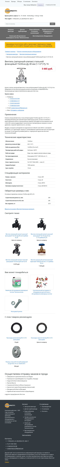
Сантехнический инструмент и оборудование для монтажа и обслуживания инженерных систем (42, 292)
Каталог (7, 1)
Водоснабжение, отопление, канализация (29, 413)
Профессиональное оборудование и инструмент (30, 418)
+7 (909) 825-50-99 (14, 105)
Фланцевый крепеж (16, 311)
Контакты (34, 1)
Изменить (40, 5)
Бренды (13, 1)
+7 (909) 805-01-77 (14, 101)
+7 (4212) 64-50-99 (14, 103)
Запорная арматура (30, 406)
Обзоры (19, 1)
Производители (46, 406)
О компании (26, 1)
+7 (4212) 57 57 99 (12, 446)
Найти (52, 24)
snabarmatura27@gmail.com (19, 108)
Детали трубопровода (31, 409)
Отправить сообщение (17, 110)
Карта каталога (26, 435)
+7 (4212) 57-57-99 (50, 5)
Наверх (7, 462)
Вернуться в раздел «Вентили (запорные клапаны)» (19, 209)
